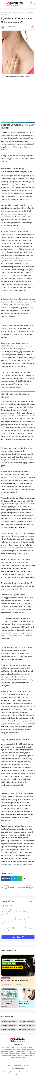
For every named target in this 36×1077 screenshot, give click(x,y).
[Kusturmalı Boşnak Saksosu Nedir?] (27, 994)
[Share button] (24, 878)
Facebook (7, 878)
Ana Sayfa (4, 12)
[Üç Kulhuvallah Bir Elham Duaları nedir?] (18, 965)
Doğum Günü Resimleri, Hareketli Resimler (10, 1029)
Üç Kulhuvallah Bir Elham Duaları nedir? (15, 980)
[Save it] (32, 27)
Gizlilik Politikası (18, 1068)
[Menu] (2, 4)
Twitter (14, 878)
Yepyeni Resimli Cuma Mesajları (10, 1021)
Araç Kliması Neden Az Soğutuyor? (8, 1002)
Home (9, 1066)
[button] (34, 4)
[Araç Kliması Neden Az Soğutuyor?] (9, 994)
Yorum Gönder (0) (18, 937)
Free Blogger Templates (18, 1072)
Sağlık (11, 12)
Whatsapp (19, 878)
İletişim (26, 1066)
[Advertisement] (18, 100)
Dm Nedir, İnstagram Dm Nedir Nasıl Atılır (10, 1025)
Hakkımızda (18, 1066)
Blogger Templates (19, 1074)
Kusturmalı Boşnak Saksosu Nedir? (26, 1002)
